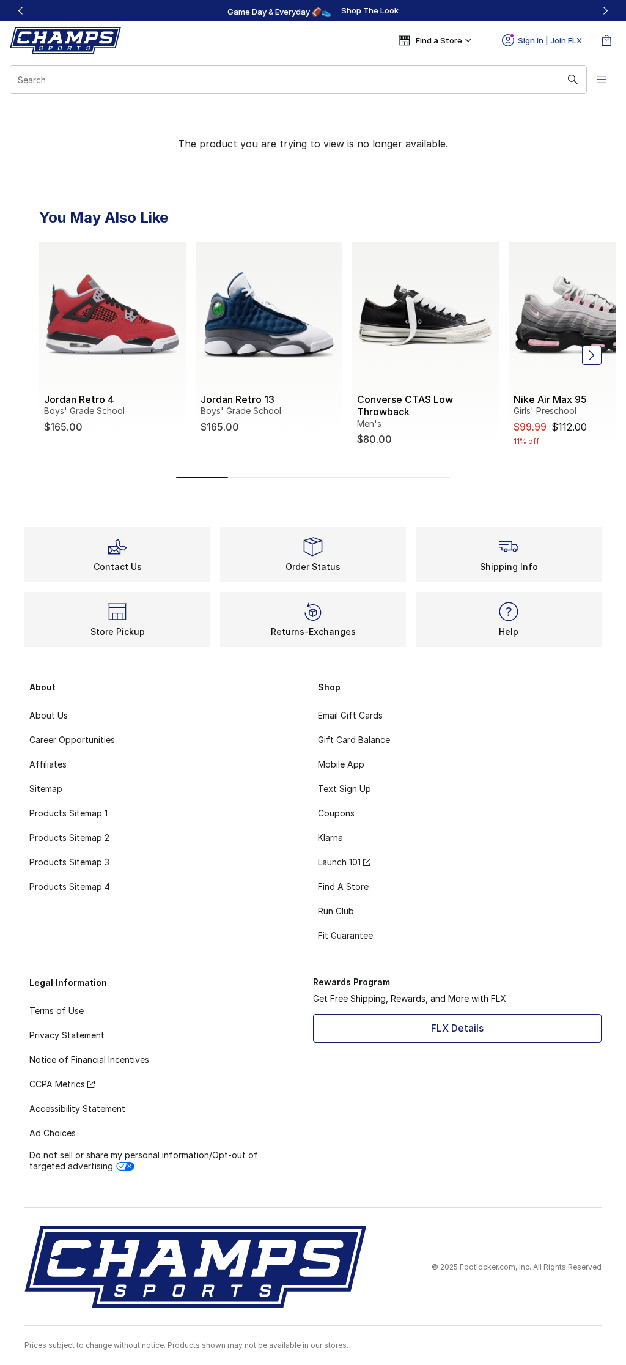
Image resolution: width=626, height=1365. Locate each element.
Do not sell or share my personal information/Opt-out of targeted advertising (143, 1160)
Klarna (330, 837)
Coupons (336, 813)
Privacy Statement (67, 1035)
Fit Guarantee (345, 935)
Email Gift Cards (350, 715)
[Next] (605, 10)
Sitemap (45, 788)
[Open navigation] (601, 79)
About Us (48, 715)
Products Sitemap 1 (68, 813)
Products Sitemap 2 (69, 837)
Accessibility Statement (77, 1108)
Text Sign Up (344, 788)
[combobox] (298, 79)
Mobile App (341, 764)
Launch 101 (339, 862)
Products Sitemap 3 (69, 862)
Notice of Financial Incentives (89, 1059)
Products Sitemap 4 (69, 886)
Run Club (336, 911)
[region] (313, 11)
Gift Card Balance (354, 739)
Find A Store (343, 886)
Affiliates (48, 764)
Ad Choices (52, 1133)
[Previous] (21, 10)
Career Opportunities (72, 739)
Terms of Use (56, 1010)
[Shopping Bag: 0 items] (606, 40)
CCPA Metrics (57, 1084)
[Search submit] (572, 79)
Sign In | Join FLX (550, 40)
